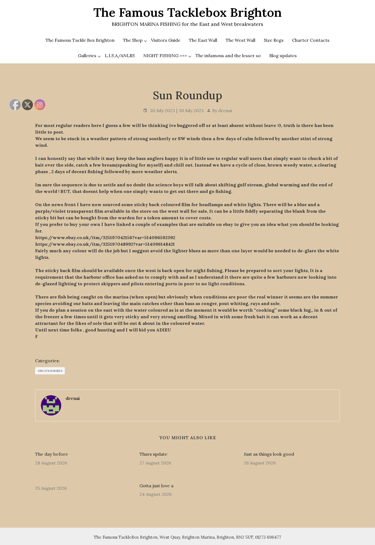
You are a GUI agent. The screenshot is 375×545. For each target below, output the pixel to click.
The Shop (132, 40)
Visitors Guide (165, 40)
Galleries (87, 55)
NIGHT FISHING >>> (165, 55)
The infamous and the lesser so (228, 55)
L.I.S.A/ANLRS (120, 55)
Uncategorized (50, 370)
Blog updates (283, 55)
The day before (51, 454)
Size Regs (274, 40)
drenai (225, 110)
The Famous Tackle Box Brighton (80, 40)
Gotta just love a (156, 485)
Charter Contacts (310, 40)
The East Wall (203, 40)
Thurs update (153, 454)
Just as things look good (269, 454)
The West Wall (240, 40)
